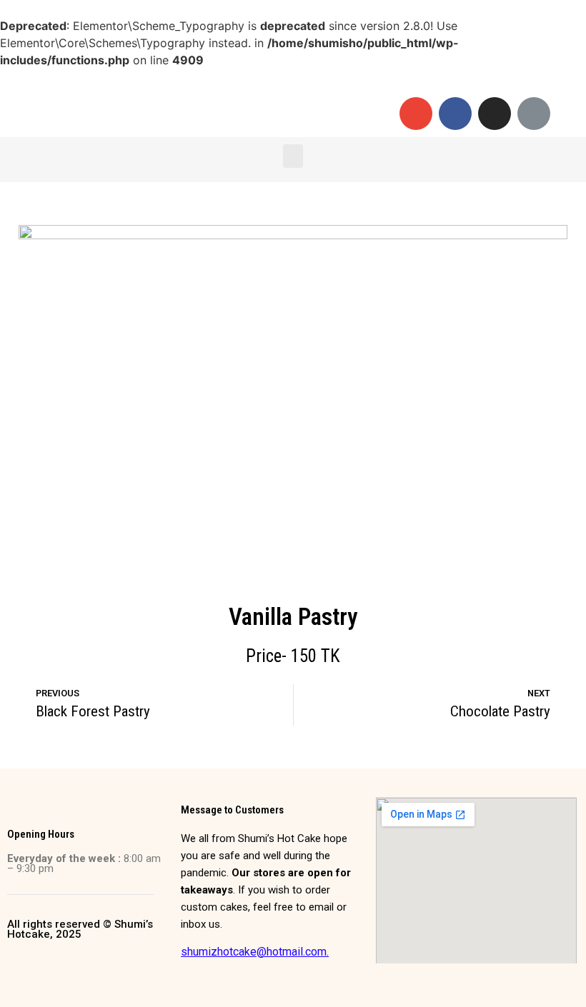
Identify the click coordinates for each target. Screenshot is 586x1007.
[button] (293, 156)
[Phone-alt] (533, 113)
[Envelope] (415, 113)
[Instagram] (494, 113)
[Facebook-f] (455, 113)
